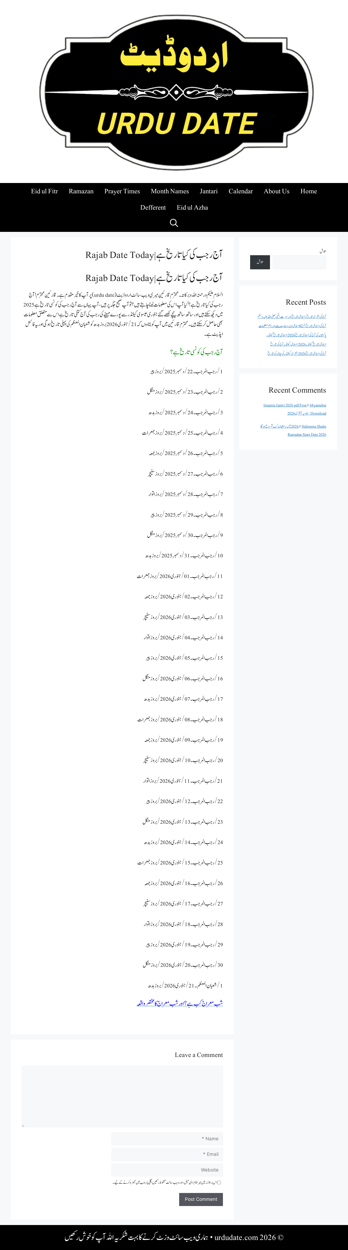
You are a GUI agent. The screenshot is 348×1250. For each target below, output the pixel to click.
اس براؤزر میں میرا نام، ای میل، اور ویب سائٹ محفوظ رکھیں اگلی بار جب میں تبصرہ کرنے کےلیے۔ (164, 1182)
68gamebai (318, 405)
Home (308, 191)
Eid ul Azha (192, 207)
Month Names (170, 191)
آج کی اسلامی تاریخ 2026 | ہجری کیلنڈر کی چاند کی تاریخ (297, 354)
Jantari (209, 191)
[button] (174, 224)
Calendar (241, 191)
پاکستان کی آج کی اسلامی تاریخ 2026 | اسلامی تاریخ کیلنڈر (296, 335)
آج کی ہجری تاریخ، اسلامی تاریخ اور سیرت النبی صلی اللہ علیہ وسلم (291, 317)
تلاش (323, 251)
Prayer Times (122, 191)
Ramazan (81, 191)
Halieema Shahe (314, 426)
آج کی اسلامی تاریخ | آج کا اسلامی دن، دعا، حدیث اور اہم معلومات (292, 326)
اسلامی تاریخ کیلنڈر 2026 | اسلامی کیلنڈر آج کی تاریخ (298, 344)
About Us (277, 191)
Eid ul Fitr (44, 191)
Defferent (153, 207)
